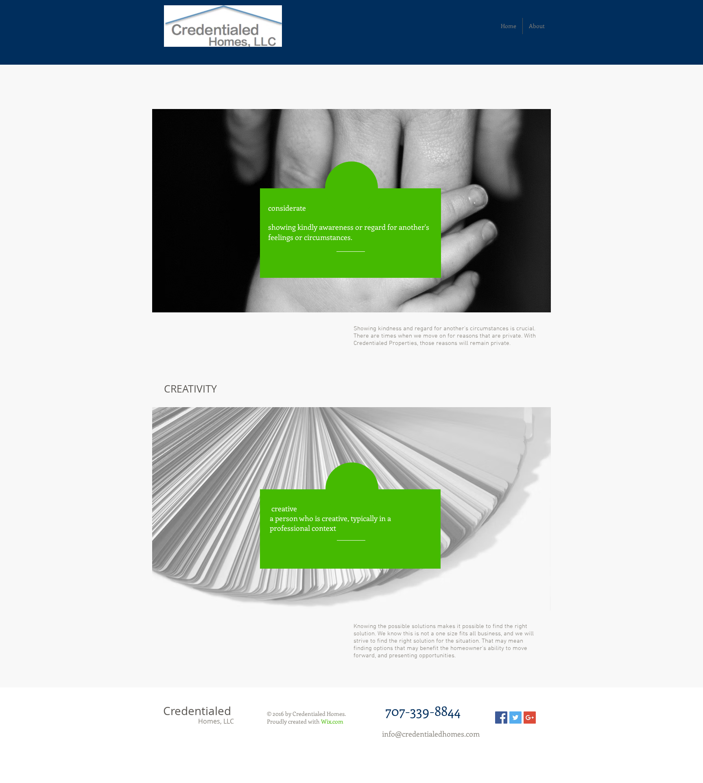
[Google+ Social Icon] (530, 717)
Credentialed (197, 710)
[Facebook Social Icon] (501, 717)
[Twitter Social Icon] (515, 717)
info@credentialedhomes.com (431, 734)
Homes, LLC (200, 721)
